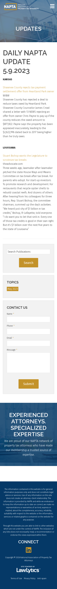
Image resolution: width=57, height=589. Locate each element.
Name (10, 314)
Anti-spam (41, 578)
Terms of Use (16, 578)
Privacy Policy (29, 578)
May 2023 (12, 288)
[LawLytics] (28, 569)
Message (12, 350)
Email (10, 338)
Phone (11, 325)
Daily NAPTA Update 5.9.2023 (25, 61)
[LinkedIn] (28, 550)
